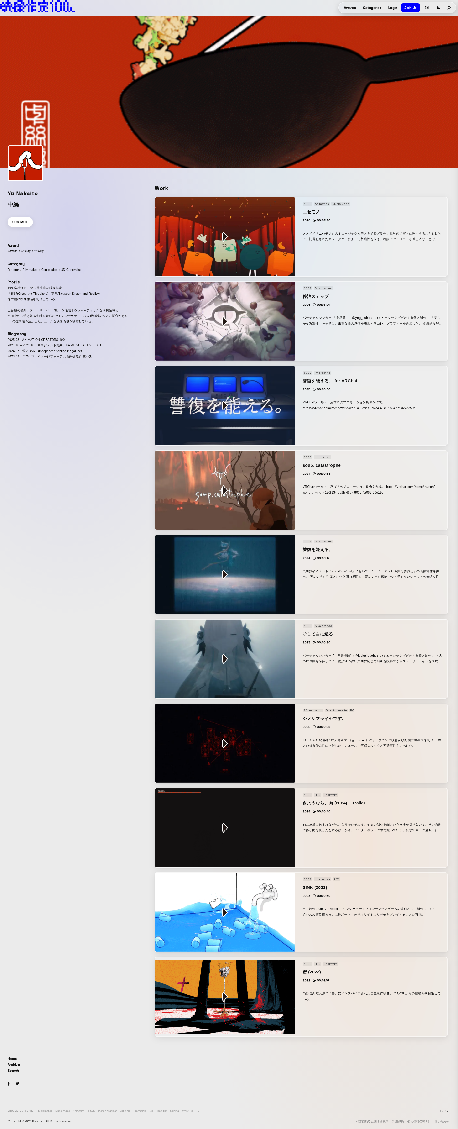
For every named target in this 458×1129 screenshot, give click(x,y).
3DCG (91, 1110)
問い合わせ (442, 1121)
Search (13, 1070)
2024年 (39, 251)
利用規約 (398, 1121)
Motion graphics (107, 1110)
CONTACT (20, 222)
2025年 (26, 251)
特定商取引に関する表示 (372, 1121)
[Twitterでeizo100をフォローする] (17, 1084)
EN (427, 7)
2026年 (13, 251)
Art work (125, 1110)
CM (151, 1110)
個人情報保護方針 (419, 1121)
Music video (62, 1110)
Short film (161, 1110)
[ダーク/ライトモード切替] (438, 7)
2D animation (44, 1110)
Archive (14, 1064)
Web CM (187, 1110)
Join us (410, 7)
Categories (372, 7)
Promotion (140, 1110)
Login (392, 7)
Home (12, 1058)
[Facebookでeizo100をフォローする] (9, 1084)
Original (174, 1110)
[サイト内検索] (449, 7)
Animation (78, 1110)
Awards (350, 7)
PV (197, 1110)
